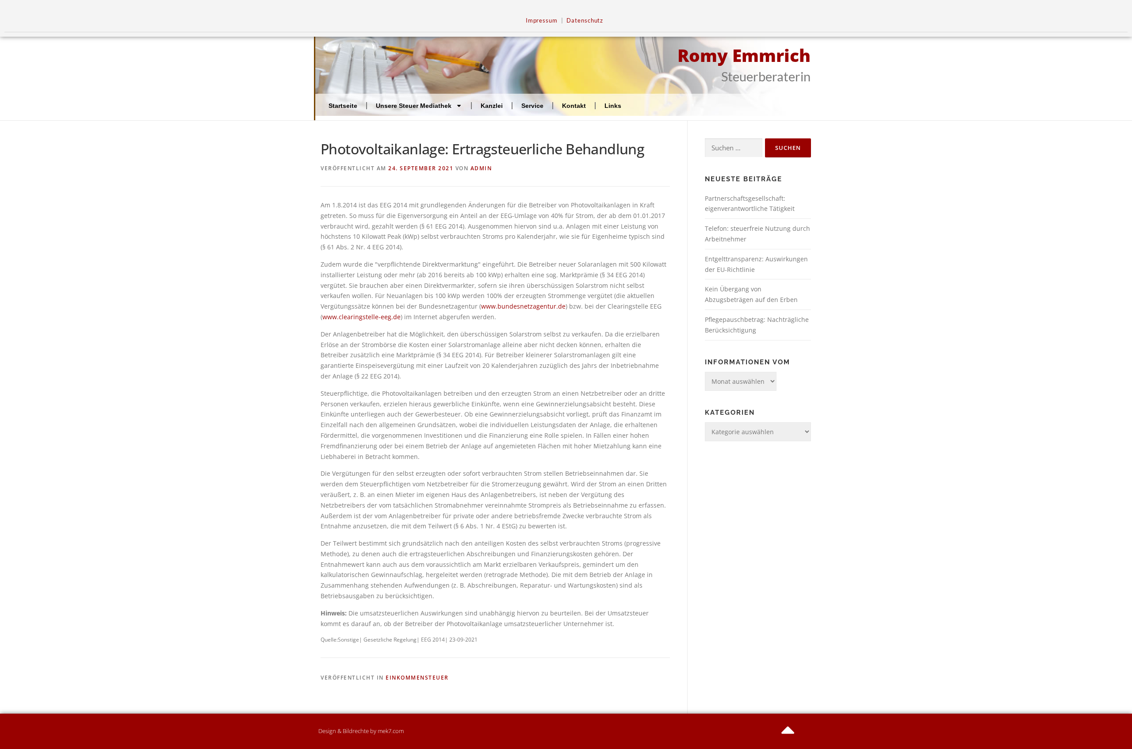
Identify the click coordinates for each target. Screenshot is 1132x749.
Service (532, 105)
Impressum (542, 20)
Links (612, 105)
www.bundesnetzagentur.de (523, 306)
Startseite (343, 105)
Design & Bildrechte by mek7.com (361, 731)
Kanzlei (492, 105)
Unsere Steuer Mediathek (413, 105)
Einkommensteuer (417, 677)
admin (481, 168)
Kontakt (574, 105)
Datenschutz (584, 20)
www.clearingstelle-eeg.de (361, 317)
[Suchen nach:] (733, 147)
